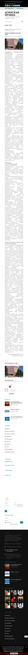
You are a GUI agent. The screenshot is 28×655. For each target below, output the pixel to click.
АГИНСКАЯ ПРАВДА (12, 13)
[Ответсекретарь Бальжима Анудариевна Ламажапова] (14, 599)
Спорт (7, 446)
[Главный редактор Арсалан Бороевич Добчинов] (20, 599)
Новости (8, 428)
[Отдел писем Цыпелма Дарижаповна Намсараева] (20, 592)
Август (13, 29)
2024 (10, 29)
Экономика (8, 436)
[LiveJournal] (11, 5)
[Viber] (13, 5)
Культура (8, 441)
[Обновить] (22, 498)
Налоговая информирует (17, 416)
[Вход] (10, 387)
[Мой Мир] (9, 5)
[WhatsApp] (15, 5)
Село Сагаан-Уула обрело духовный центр (16, 402)
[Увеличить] (14, 371)
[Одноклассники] (7, 5)
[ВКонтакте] (5, 5)
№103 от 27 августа (15, 409)
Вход (6, 1)
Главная (6, 29)
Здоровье (8, 444)
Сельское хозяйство (10, 433)
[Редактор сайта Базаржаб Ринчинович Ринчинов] (7, 599)
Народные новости (17, 1)
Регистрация (10, 1)
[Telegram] (19, 5)
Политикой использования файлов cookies (12, 651)
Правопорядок (9, 449)
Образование (9, 439)
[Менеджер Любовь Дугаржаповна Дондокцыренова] (14, 592)
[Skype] (17, 5)
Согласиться (14, 653)
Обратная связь (12, 3)
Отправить (11, 393)
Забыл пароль (12, 524)
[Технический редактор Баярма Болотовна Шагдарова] (7, 592)
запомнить (8, 522)
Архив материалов (10, 451)
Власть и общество (10, 431)
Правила (7, 3)
